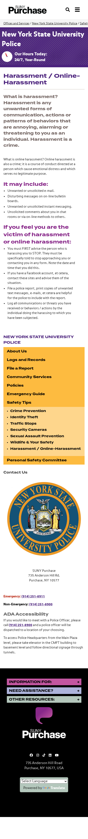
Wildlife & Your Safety (32, 442)
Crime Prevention (28, 411)
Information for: (30, 682)
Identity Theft (24, 417)
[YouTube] (56, 755)
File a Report (20, 368)
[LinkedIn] (50, 755)
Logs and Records (26, 359)
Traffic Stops (23, 423)
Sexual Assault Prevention (37, 436)
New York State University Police (54, 23)
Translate (58, 788)
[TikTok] (44, 755)
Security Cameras (28, 429)
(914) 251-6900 (41, 604)
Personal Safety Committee (37, 460)
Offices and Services (16, 23)
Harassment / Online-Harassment (45, 448)
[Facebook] (31, 755)
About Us (17, 351)
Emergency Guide (26, 394)
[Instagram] (38, 755)
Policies (15, 385)
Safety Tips (19, 402)
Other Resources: (32, 699)
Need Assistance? (31, 690)
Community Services (29, 377)
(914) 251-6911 (33, 596)
